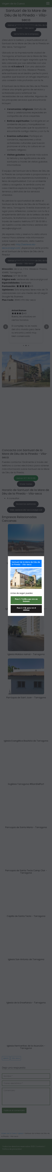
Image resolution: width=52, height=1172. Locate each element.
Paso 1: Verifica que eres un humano (26, 600)
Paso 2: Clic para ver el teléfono (26, 609)
